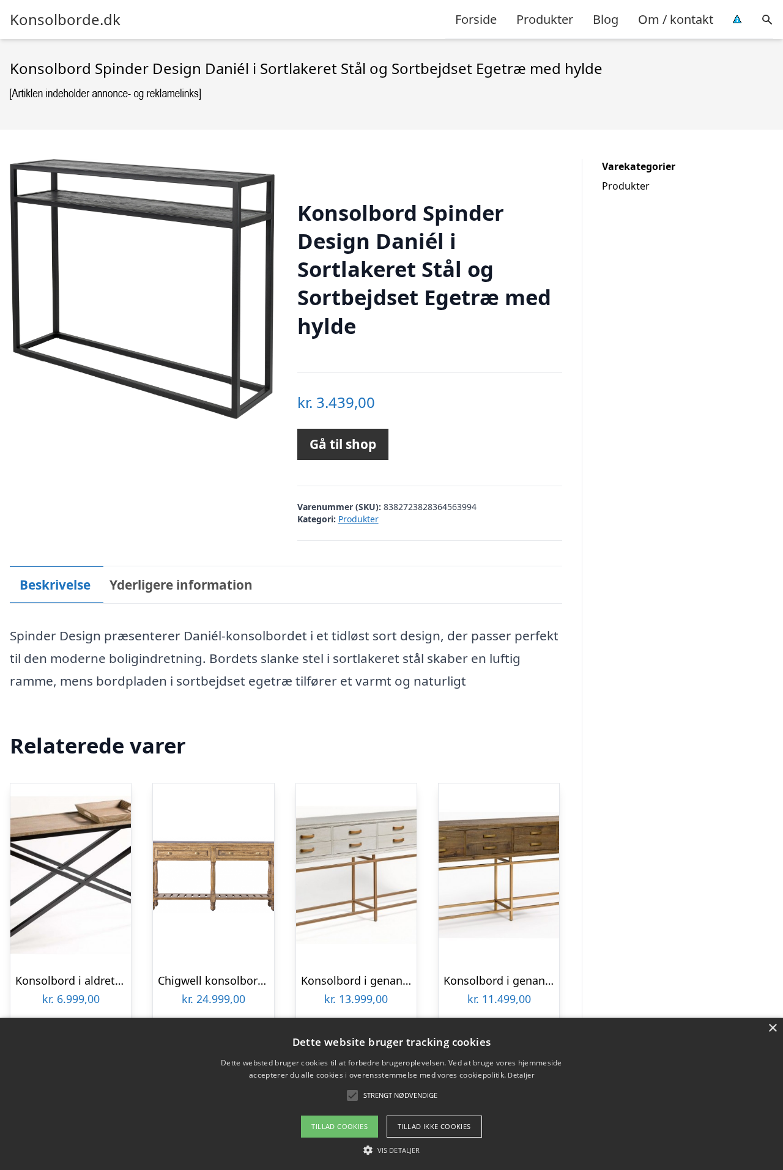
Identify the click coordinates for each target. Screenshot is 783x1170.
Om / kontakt (675, 19)
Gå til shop (343, 444)
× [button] (772, 1028)
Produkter (544, 19)
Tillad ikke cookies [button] (434, 1126)
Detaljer (520, 1074)
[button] (391, 1150)
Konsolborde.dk (65, 19)
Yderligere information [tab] (181, 584)
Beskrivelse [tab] (55, 584)
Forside (476, 19)
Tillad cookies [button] (339, 1126)
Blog (605, 19)
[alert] (391, 1094)
